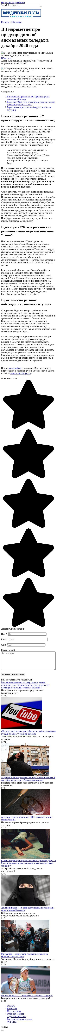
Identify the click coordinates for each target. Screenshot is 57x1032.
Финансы (12, 1022)
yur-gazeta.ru (15, 368)
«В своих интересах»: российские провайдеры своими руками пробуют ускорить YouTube (28, 732)
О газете (11, 1006)
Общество (6, 58)
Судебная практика (16, 1016)
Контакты (12, 1008)
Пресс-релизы (14, 1011)
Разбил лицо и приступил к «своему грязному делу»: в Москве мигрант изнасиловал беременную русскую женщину (28, 863)
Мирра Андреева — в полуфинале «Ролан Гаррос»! (27, 995)
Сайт (3, 645)
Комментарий (8, 650)
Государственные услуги (19, 1019)
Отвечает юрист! (15, 1014)
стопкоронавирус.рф (20, 373)
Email (4, 639)
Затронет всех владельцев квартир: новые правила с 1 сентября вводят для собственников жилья (28, 778)
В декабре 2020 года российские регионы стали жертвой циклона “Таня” (31, 103)
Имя (4, 634)
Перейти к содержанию (13, 2)
